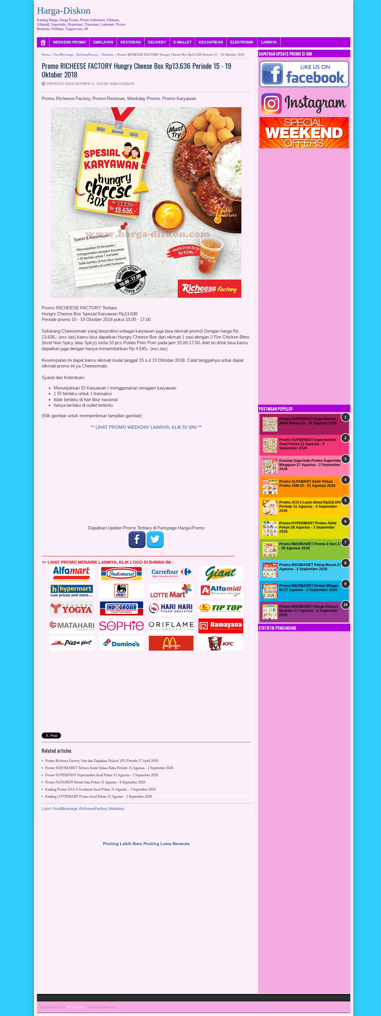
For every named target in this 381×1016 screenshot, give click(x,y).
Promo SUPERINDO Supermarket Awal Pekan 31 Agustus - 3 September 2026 (101, 775)
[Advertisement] (242, 16)
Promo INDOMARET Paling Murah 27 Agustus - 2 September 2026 (310, 567)
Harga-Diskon (63, 10)
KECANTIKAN (211, 42)
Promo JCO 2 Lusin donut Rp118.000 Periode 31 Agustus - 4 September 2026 (310, 506)
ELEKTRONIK (242, 42)
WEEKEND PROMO (69, 42)
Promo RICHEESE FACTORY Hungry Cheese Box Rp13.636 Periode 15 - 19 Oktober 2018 (136, 70)
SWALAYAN (103, 42)
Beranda (181, 843)
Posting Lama (157, 843)
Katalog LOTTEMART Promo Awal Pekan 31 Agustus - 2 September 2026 (98, 796)
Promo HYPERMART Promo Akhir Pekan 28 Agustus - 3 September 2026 (308, 527)
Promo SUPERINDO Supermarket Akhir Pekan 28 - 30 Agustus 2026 (308, 421)
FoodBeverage (64, 54)
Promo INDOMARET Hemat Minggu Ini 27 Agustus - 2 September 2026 (308, 588)
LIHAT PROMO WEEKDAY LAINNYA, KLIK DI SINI (146, 427)
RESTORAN (131, 42)
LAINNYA (269, 42)
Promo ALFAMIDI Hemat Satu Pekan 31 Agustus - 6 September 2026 (95, 782)
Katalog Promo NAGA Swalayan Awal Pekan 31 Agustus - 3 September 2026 (100, 789)
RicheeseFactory (87, 54)
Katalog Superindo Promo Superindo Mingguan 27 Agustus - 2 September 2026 (310, 465)
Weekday (107, 54)
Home (46, 54)
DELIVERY (157, 42)
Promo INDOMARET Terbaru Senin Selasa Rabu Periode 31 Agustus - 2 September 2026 (109, 768)
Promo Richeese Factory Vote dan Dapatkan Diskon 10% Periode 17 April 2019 (101, 761)
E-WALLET (182, 42)
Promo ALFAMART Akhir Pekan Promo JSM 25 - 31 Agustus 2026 (307, 483)
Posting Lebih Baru (122, 843)
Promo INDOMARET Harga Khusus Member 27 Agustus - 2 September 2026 (308, 610)
